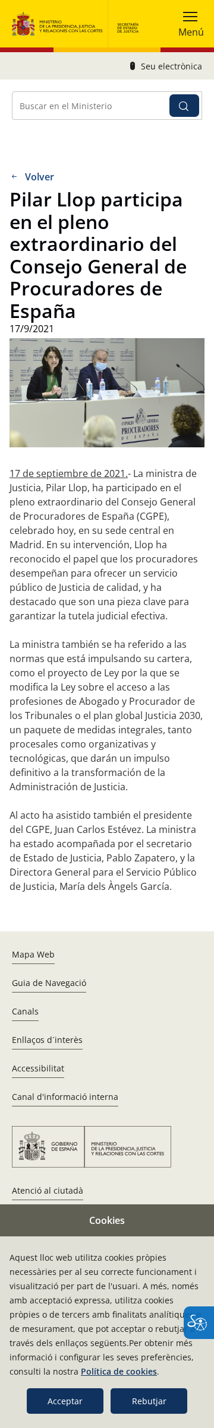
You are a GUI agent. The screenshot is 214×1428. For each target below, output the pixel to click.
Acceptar (65, 1401)
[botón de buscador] (184, 105)
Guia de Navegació (49, 982)
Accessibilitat (38, 1068)
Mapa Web (33, 954)
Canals (25, 1011)
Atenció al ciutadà (47, 1190)
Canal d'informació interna (65, 1096)
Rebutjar (149, 1401)
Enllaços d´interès (47, 1039)
